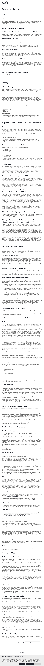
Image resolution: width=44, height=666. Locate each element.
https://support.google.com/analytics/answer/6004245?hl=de (27, 499)
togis (23, 652)
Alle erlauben (22, 664)
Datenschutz (27, 647)
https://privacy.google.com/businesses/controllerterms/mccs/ (22, 473)
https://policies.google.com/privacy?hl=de (25, 642)
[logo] (6, 2)
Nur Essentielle (30, 664)
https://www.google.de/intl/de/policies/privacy (11, 592)
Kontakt (15, 647)
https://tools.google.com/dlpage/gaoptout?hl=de (11, 496)
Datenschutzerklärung (35, 661)
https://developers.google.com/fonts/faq (32, 640)
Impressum (21, 647)
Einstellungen (37, 664)
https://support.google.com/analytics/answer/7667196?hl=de (13, 515)
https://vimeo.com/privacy (7, 627)
